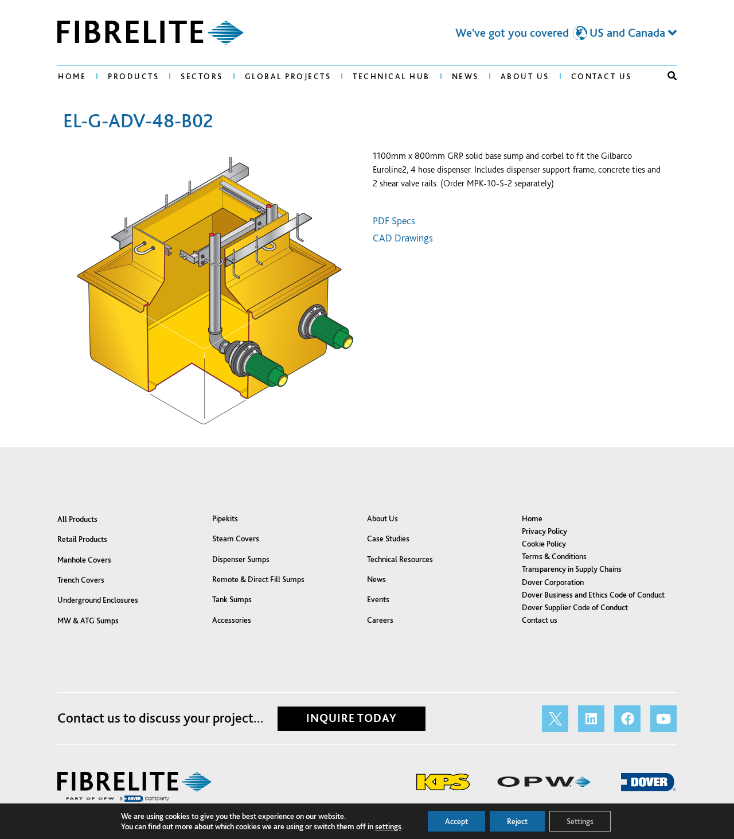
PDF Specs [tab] (394, 220)
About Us (525, 76)
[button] (672, 75)
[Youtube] (663, 718)
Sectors (202, 76)
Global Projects (288, 76)
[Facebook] (627, 718)
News (465, 76)
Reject (517, 821)
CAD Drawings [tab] (403, 238)
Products (133, 76)
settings (388, 826)
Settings (580, 821)
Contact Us (601, 76)
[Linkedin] (591, 718)
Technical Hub (391, 76)
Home (72, 76)
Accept (456, 821)
